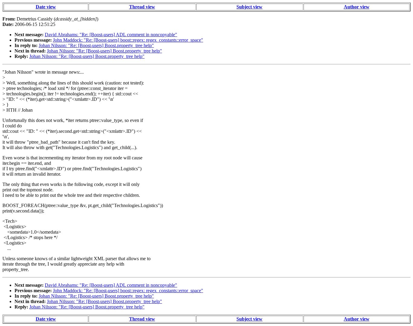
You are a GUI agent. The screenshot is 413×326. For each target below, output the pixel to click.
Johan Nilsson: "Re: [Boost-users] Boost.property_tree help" (96, 45)
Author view (356, 6)
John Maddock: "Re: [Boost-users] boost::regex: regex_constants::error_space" (128, 40)
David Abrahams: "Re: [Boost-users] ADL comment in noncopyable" (111, 34)
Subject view (249, 6)
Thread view (142, 6)
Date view (46, 6)
